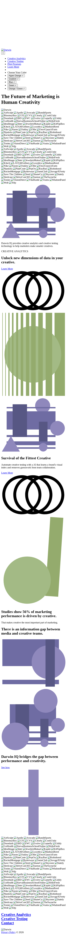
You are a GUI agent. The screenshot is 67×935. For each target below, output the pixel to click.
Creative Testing (14, 919)
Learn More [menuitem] (13, 67)
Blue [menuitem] (12, 82)
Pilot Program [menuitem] (14, 64)
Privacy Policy (8, 932)
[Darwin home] (6, 50)
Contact (7, 923)
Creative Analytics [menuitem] (16, 58)
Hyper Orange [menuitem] (16, 75)
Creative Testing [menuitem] (15, 61)
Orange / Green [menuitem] (17, 88)
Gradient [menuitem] (14, 79)
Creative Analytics (16, 914)
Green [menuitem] (13, 85)
